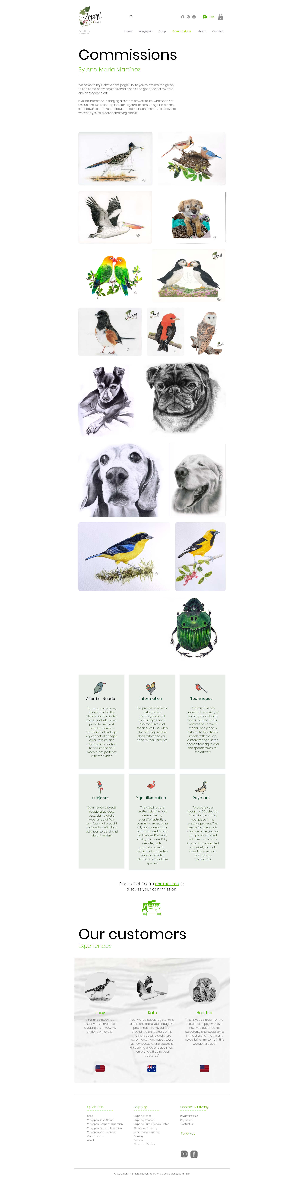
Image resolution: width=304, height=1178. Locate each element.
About (90, 1140)
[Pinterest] (188, 17)
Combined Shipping (145, 1128)
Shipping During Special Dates (151, 1124)
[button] (220, 17)
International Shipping (146, 1132)
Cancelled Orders (144, 1144)
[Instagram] (194, 17)
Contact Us (186, 1124)
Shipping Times (142, 1115)
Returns (138, 1140)
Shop (90, 1115)
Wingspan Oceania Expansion (104, 1128)
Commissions (95, 1136)
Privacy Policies (189, 1115)
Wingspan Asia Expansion (101, 1132)
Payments (186, 1120)
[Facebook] (182, 17)
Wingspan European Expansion (105, 1124)
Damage (139, 1136)
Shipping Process (144, 1120)
